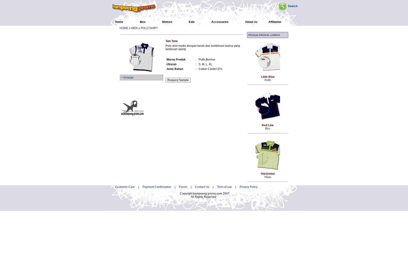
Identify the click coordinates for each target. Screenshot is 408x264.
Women (167, 22)
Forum (183, 187)
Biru (268, 127)
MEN (134, 28)
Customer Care (125, 187)
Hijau (268, 175)
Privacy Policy (249, 187)
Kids (192, 22)
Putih (268, 78)
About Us (251, 22)
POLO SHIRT (149, 28)
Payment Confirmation (158, 187)
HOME (124, 28)
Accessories (220, 22)
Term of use (224, 187)
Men (142, 22)
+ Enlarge (127, 77)
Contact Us (202, 187)
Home (119, 22)
